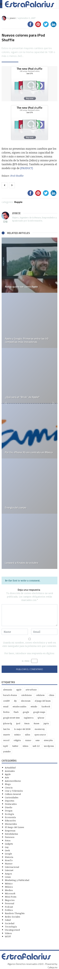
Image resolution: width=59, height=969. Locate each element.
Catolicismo (26, 695)
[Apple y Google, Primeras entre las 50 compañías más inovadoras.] (29, 320)
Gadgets (9, 843)
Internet (9, 870)
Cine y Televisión (14, 790)
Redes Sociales (12, 916)
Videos (25, 746)
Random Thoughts (15, 913)
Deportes (9, 800)
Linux (8, 876)
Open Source (40, 734)
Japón (46, 723)
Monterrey (40, 729)
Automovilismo (13, 780)
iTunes (36, 723)
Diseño (8, 807)
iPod (18, 723)
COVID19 (6, 700)
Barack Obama (10, 695)
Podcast (9, 906)
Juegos (8, 873)
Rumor (28, 740)
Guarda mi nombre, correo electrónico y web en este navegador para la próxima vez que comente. (29, 644)
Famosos (9, 837)
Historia (9, 857)
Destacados (11, 803)
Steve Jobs (48, 740)
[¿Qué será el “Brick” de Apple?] (29, 375)
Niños (27, 734)
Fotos (7, 840)
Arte (7, 777)
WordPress (49, 746)
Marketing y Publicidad (17, 880)
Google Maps (39, 712)
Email (5, 706)
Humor (8, 863)
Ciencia (8, 787)
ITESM (27, 723)
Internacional (12, 866)
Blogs (8, 784)
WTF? (8, 936)
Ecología (9, 813)
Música (9, 886)
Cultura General (13, 794)
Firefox (6, 712)
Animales (10, 770)
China (51, 695)
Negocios (10, 900)
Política (9, 909)
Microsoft (10, 893)
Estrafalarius (11, 833)
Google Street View (11, 717)
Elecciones (25, 700)
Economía (10, 817)
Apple (19, 202)
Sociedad (9, 923)
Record (6, 740)
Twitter (15, 746)
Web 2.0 (36, 746)
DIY (15, 700)
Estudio (34, 706)
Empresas (10, 830)
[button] (6, 403)
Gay (7, 847)
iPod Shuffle (17, 175)
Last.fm (6, 729)
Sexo (38, 740)
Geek (7, 850)
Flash (16, 712)
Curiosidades (11, 797)
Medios (9, 890)
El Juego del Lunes (14, 827)
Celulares (40, 695)
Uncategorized (12, 929)
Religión (17, 740)
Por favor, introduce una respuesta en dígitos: (29, 653)
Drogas (8, 810)
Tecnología (11, 926)
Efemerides (11, 823)
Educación (10, 820)
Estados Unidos (19, 706)
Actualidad (10, 767)
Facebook (45, 706)
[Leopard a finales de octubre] (29, 541)
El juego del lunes (43, 700)
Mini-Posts (10, 896)
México (17, 734)
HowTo (9, 860)
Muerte (6, 734)
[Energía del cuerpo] (29, 486)
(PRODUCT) (26, 168)
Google (26, 712)
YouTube (6, 751)
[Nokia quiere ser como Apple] (29, 265)
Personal (9, 903)
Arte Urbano (31, 689)
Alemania (7, 689)
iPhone (41, 717)
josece (13, 18)
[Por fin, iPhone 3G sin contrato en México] (29, 430)
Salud (8, 919)
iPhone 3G (7, 723)
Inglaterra (28, 717)
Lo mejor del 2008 (22, 729)
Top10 (5, 746)
